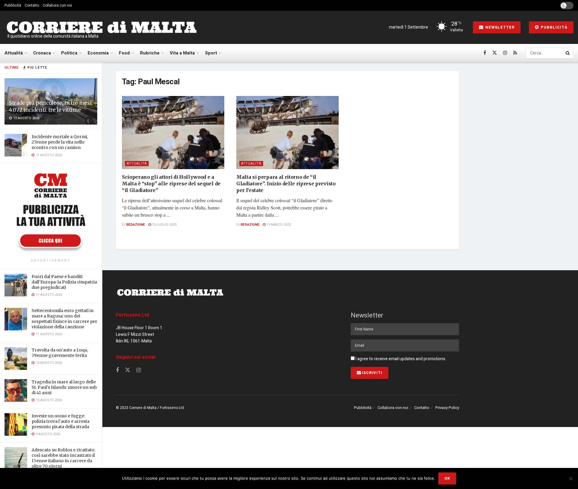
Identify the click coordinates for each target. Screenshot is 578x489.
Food (124, 53)
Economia (98, 53)
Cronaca (42, 53)
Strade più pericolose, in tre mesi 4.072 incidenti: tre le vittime (50, 106)
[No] (570, 478)
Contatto (32, 5)
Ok (447, 478)
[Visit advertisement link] (51, 212)
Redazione (135, 224)
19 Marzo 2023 (278, 224)
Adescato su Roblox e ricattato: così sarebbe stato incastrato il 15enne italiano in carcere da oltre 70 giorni (63, 458)
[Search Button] (568, 53)
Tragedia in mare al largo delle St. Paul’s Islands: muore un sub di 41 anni (64, 387)
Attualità (14, 53)
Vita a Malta (182, 53)
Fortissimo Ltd (132, 315)
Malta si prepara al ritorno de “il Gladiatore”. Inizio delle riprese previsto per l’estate (286, 183)
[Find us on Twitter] (494, 53)
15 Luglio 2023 (163, 224)
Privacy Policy (447, 407)
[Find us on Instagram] (505, 53)
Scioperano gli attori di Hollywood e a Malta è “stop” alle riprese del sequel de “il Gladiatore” (171, 183)
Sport (211, 53)
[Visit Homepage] (101, 27)
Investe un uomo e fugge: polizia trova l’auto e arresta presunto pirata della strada (60, 421)
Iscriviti (372, 373)
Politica (69, 53)
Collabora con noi (57, 5)
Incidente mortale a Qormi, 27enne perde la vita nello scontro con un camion (60, 142)
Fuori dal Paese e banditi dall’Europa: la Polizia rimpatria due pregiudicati (64, 282)
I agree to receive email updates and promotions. (400, 359)
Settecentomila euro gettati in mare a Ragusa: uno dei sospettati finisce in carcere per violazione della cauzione (64, 319)
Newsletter (499, 27)
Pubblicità (13, 5)
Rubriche (150, 53)
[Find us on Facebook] (484, 53)
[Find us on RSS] (515, 53)
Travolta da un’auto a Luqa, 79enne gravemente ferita (60, 352)
